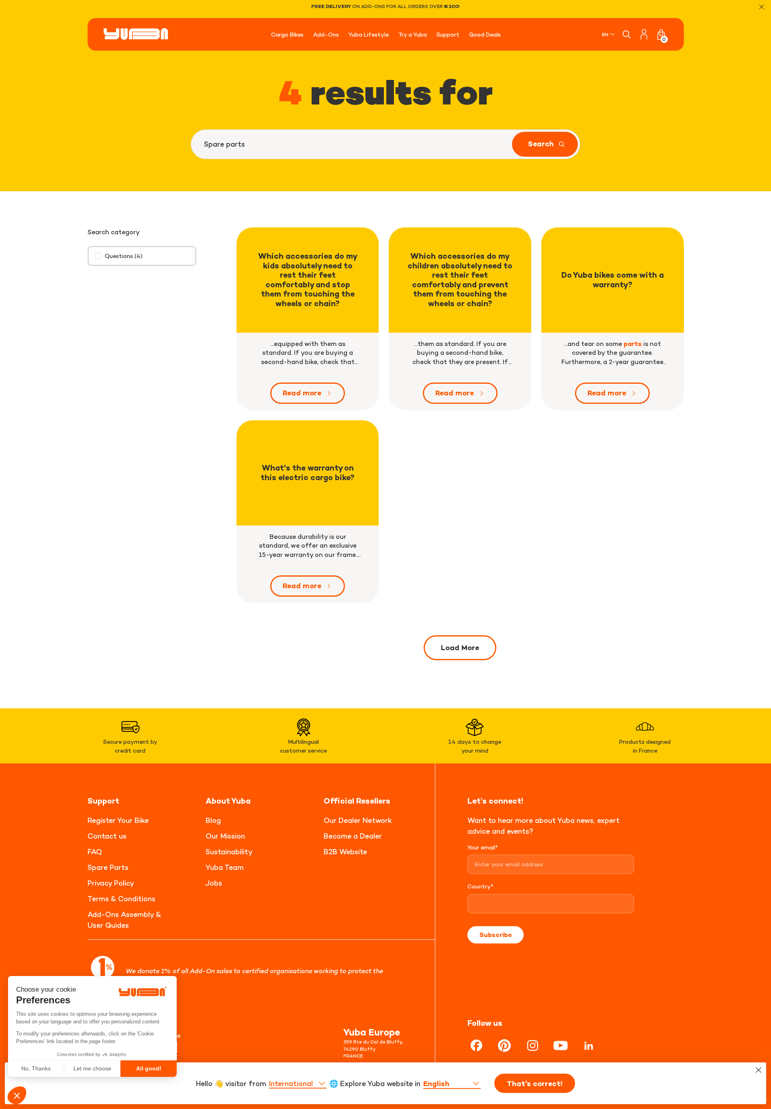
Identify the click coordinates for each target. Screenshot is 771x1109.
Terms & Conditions (121, 898)
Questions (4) (124, 255)
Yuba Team (225, 867)
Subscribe (495, 935)
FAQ (95, 851)
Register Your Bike (118, 820)
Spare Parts (108, 867)
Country (480, 886)
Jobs (214, 883)
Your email (482, 847)
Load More (460, 647)
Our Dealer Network (358, 820)
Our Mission (225, 836)
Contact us (107, 836)
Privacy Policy (111, 883)
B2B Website (345, 851)
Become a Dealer (353, 836)
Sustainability (229, 851)
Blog (213, 820)
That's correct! (535, 1083)
